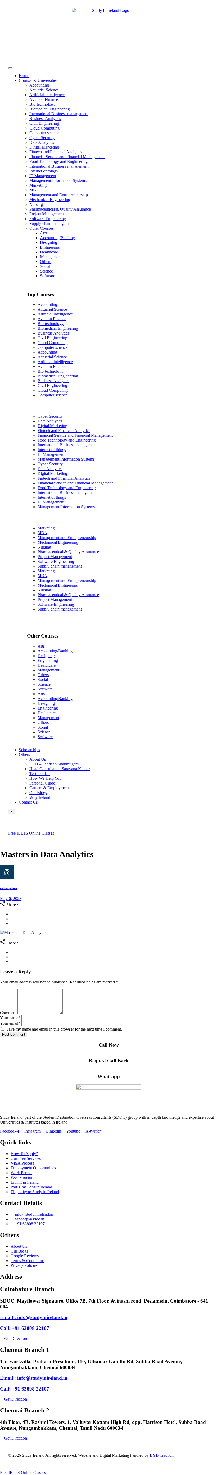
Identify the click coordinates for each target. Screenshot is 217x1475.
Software (47, 276)
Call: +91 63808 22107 (24, 1328)
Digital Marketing (44, 147)
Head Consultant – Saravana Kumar (59, 769)
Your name (10, 1017)
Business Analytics (45, 118)
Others (45, 261)
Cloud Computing (44, 128)
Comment (8, 1012)
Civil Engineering (44, 123)
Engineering (50, 247)
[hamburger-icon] (10, 68)
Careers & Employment (49, 788)
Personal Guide (42, 783)
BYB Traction (162, 1455)
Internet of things (43, 171)
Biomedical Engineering (49, 109)
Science (46, 271)
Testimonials (39, 773)
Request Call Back (109, 1060)
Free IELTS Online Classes (31, 833)
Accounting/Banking (57, 237)
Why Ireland (39, 797)
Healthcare (49, 252)
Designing (48, 242)
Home (24, 75)
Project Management (46, 214)
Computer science (44, 133)
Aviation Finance (43, 99)
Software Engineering (47, 218)
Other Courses (41, 228)
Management (51, 257)
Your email (10, 1023)
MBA (34, 190)
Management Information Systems (58, 180)
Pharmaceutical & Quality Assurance (60, 209)
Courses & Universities (38, 80)
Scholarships (29, 749)
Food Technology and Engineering (58, 161)
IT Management (42, 175)
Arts (43, 233)
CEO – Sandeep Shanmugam (54, 764)
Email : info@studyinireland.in (33, 1317)
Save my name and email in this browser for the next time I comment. (64, 1029)
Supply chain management (51, 223)
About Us (37, 759)
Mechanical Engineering (49, 199)
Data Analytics (41, 142)
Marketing (38, 185)
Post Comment (13, 1034)
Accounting (39, 85)
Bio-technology (42, 104)
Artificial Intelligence (47, 94)
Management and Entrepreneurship (58, 195)
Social (45, 266)
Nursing (36, 204)
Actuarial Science (44, 90)
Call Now (108, 1045)
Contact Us (28, 802)
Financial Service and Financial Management (67, 156)
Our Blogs (38, 792)
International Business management (58, 114)
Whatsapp (108, 1076)
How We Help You (45, 778)
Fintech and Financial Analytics (55, 152)
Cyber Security (42, 137)
